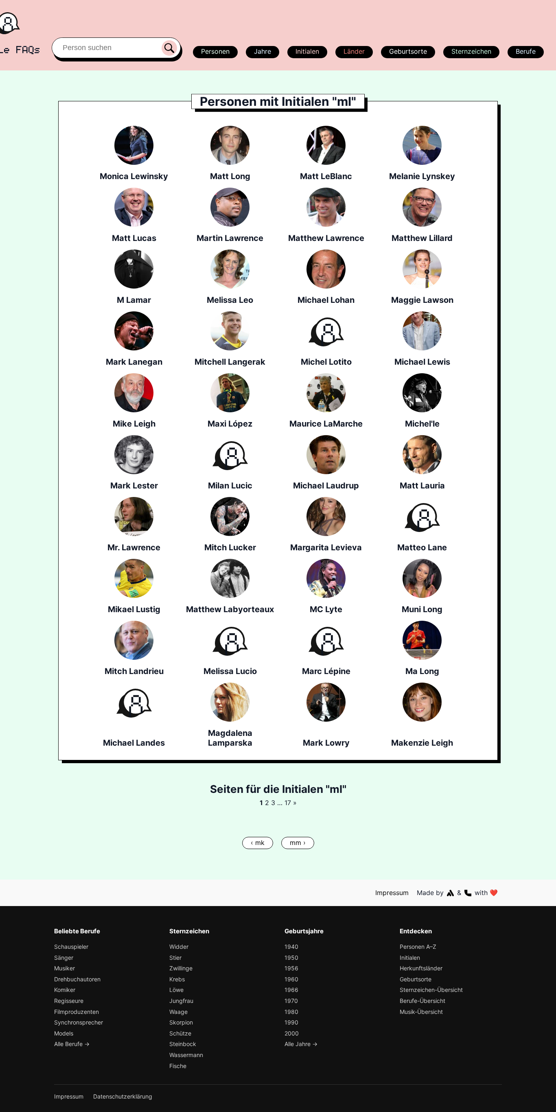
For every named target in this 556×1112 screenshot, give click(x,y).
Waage (178, 1011)
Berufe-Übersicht (422, 1000)
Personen (215, 51)
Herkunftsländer (421, 968)
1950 (291, 957)
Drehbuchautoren (77, 979)
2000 (292, 1033)
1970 (291, 1000)
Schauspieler (71, 946)
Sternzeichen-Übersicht (431, 989)
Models (63, 1033)
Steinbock (182, 1043)
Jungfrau (181, 1000)
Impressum (392, 893)
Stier (175, 957)
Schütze (180, 1033)
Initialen (307, 51)
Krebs (177, 979)
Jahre (262, 51)
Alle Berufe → (72, 1043)
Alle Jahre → (301, 1043)
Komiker (64, 989)
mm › (298, 842)
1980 (291, 1011)
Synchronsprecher (78, 1022)
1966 (291, 989)
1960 (291, 979)
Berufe (526, 51)
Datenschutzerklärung (122, 1096)
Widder (178, 946)
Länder (354, 51)
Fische (177, 1065)
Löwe (176, 989)
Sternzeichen (471, 51)
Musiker (64, 968)
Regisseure (68, 1000)
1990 (291, 1022)
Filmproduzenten (76, 1011)
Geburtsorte (408, 51)
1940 (291, 946)
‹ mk (258, 842)
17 (288, 803)
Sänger (63, 957)
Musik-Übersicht (421, 1011)
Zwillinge (181, 968)
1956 (291, 968)
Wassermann (186, 1054)
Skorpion (181, 1022)
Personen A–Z (418, 946)
